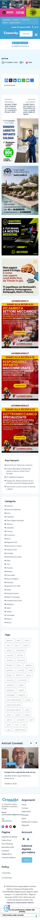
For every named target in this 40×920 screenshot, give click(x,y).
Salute (8, 608)
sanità (8, 590)
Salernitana (26, 811)
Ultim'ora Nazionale (13, 510)
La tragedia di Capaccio (15, 477)
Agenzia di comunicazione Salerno (20, 903)
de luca (20, 655)
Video (8, 561)
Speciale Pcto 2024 (13, 586)
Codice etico (26, 20)
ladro (31, 670)
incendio (21, 670)
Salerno (9, 619)
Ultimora (9, 524)
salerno (9, 720)
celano (9, 650)
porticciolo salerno (14, 710)
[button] (36, 35)
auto (18, 640)
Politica (9, 612)
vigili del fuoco (20, 730)
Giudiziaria (10, 604)
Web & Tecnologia (13, 597)
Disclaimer (15, 20)
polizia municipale (14, 705)
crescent (10, 655)
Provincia (9, 568)
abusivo (10, 640)
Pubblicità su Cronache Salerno (9, 856)
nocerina (10, 680)
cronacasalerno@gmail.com (10, 815)
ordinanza (10, 685)
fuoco (19, 665)
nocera (28, 675)
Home (24, 804)
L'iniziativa (10, 517)
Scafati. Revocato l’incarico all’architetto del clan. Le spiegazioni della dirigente (29, 109)
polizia (28, 700)
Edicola (27, 860)
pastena (22, 695)
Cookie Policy (8, 878)
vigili (8, 730)
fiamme (9, 665)
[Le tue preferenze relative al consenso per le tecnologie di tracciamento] (36, 916)
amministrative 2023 (14, 557)
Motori (8, 623)
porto (27, 710)
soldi (31, 720)
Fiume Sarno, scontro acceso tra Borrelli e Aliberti (20, 488)
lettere (9, 675)
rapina (17, 715)
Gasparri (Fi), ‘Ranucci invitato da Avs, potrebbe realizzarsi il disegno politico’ (20, 482)
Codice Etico (6, 840)
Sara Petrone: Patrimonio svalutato (19, 465)
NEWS (18, 675)
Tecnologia (10, 615)
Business (9, 571)
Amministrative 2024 (14, 601)
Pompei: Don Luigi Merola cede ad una (19, 772)
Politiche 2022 (11, 550)
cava (16, 645)
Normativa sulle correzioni (8, 849)
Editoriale (9, 582)
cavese (25, 645)
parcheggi (10, 695)
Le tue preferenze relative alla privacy (22, 911)
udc (24, 725)
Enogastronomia (12, 593)
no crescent (22, 680)
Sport (8, 539)
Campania (10, 528)
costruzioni (20, 650)
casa (8, 645)
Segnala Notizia (15, 22)
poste (9, 715)
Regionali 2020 (11, 542)
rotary (27, 715)
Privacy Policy (6, 873)
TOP (16, 725)
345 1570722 (7, 821)
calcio (27, 640)
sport (9, 725)
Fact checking (7, 844)
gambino (10, 670)
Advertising (6, 20)
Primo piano (10, 575)
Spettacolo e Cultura (14, 546)
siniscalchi (21, 720)
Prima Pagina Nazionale (15, 520)
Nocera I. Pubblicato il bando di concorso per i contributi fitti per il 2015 (11, 108)
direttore (10, 660)
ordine (21, 685)
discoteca (21, 660)
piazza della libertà (14, 700)
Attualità (9, 553)
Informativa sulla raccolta (13, 915)
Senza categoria (12, 579)
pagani (21, 690)
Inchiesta (9, 506)
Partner (5, 22)
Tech (8, 564)
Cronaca (9, 531)
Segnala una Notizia (9, 837)
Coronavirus (10, 535)
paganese (10, 690)
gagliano (28, 665)
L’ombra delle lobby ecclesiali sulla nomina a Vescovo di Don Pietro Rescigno (18, 471)
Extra (8, 513)
